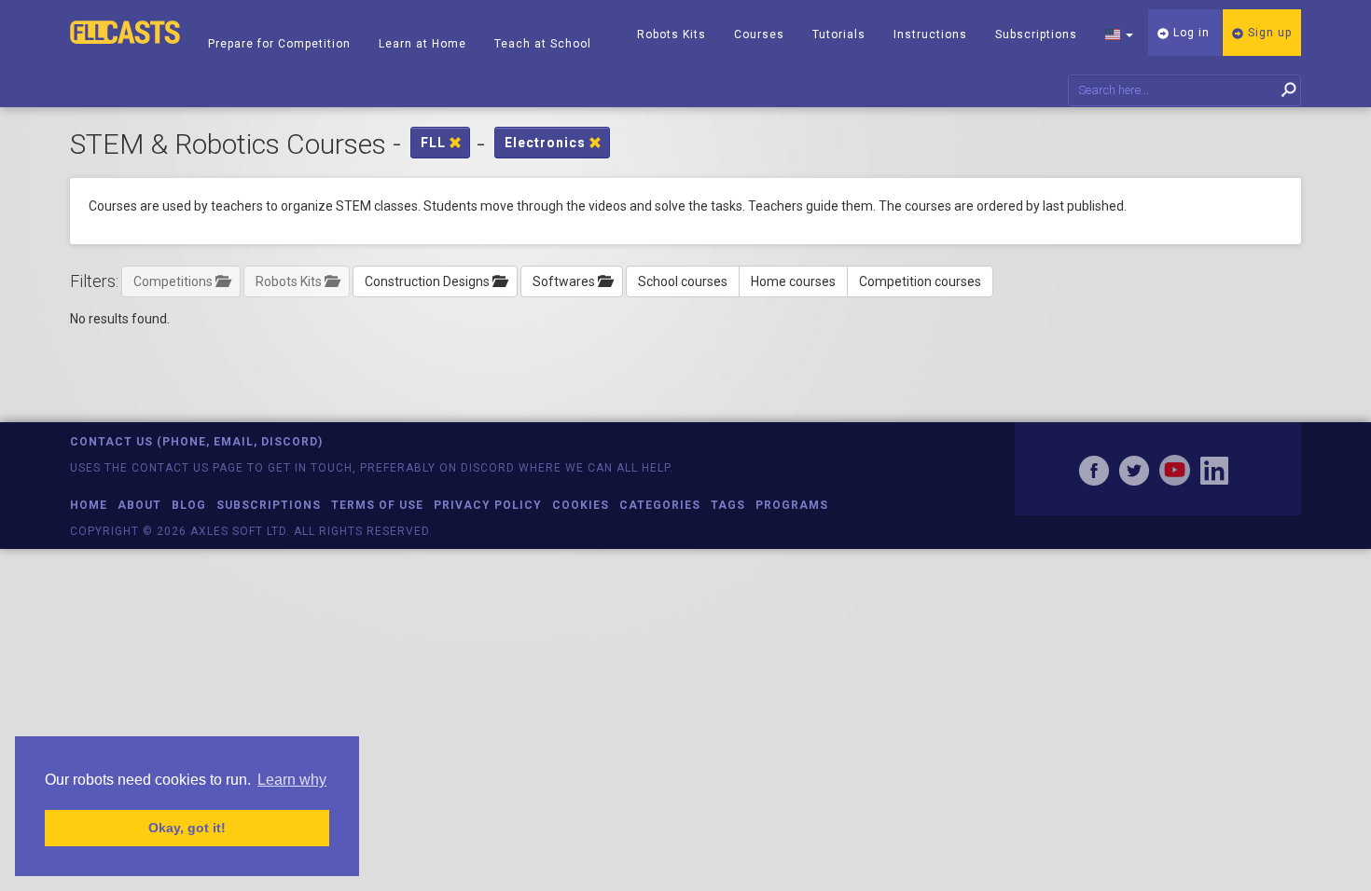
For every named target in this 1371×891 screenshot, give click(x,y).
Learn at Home (422, 43)
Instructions (930, 34)
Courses (759, 34)
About (139, 505)
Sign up (1268, 32)
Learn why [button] (291, 780)
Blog (189, 505)
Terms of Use (377, 505)
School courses (682, 281)
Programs (791, 505)
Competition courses (920, 281)
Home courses (793, 281)
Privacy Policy (488, 505)
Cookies (580, 505)
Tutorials (839, 34)
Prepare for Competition (279, 43)
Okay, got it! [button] (187, 827)
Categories (659, 505)
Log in (1190, 32)
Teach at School (542, 43)
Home (88, 505)
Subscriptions (1036, 34)
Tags (728, 505)
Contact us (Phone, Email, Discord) (196, 441)
